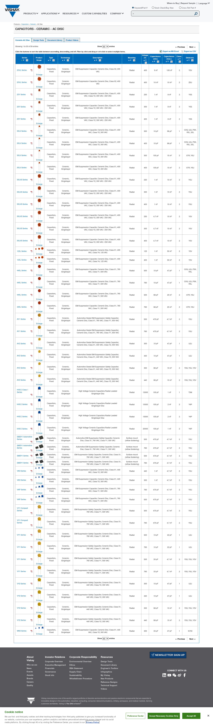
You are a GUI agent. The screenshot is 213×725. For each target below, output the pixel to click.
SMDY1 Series (22, 455)
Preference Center (135, 715)
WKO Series (21, 630)
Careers (30, 682)
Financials (49, 668)
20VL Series (22, 70)
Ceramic (33, 24)
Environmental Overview (80, 661)
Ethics (72, 665)
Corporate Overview (54, 661)
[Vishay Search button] (196, 14)
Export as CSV (190, 51)
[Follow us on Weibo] (179, 675)
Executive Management (55, 665)
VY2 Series (21, 583)
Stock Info (49, 675)
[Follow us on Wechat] (174, 675)
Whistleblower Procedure (80, 678)
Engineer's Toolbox (109, 668)
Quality (30, 685)
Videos (104, 689)
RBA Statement (76, 668)
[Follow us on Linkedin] (164, 675)
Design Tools (38, 40)
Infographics (106, 671)
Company (115, 13)
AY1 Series (21, 319)
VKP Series (21, 489)
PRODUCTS (29, 13)
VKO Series (21, 471)
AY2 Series (21, 343)
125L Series (22, 251)
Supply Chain (75, 671)
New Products (107, 678)
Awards (30, 675)
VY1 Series (21, 535)
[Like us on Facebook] (184, 675)
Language (203, 3)
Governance (50, 671)
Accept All (191, 715)
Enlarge (39, 74)
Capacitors (25, 24)
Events (30, 671)
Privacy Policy (92, 722)
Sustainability (75, 675)
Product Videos (72, 40)
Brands (30, 678)
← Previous (180, 47)
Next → (192, 47)
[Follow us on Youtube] (169, 675)
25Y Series (21, 94)
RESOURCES (70, 13)
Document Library (54, 40)
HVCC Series (22, 404)
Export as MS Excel (171, 51)
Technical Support (109, 685)
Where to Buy (173, 3)
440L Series (22, 270)
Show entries (106, 46)
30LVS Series (22, 179)
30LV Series (22, 131)
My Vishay (105, 675)
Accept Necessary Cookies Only (163, 715)
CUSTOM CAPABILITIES (94, 13)
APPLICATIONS (49, 13)
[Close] (208, 716)
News (29, 668)
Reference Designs (109, 682)
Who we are (32, 664)
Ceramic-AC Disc (22, 40)
